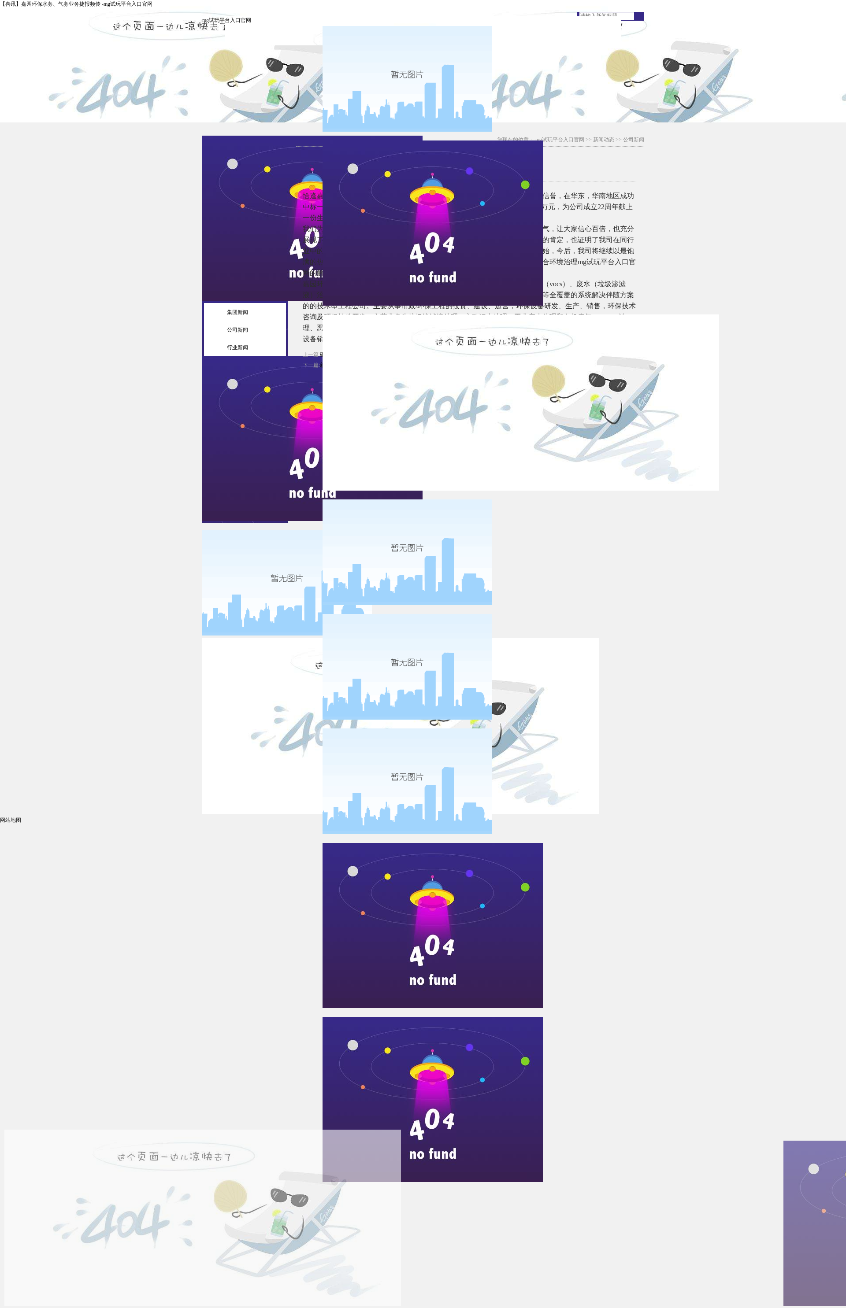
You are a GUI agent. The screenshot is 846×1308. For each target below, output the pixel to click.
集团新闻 (237, 312)
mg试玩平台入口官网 (226, 20)
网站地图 (10, 820)
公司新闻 (237, 330)
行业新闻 (237, 347)
